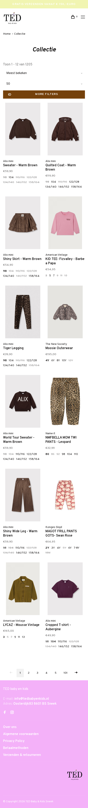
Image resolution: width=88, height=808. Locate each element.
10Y (64, 360)
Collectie (19, 34)
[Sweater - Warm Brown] (23, 130)
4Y (47, 360)
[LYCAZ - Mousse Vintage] (23, 589)
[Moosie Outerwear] (65, 313)
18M (47, 553)
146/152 (21, 182)
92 (58, 454)
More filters (46, 94)
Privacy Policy (14, 741)
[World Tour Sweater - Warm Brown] (23, 402)
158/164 (34, 182)
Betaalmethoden (15, 748)
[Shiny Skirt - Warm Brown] (23, 223)
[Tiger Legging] (23, 313)
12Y (71, 360)
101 (66, 673)
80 (47, 454)
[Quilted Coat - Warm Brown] (65, 130)
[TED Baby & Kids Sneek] (74, 775)
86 (52, 454)
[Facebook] (4, 713)
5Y (64, 548)
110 (76, 454)
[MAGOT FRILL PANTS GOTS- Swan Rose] (65, 496)
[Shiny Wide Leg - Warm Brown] (23, 496)
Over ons (10, 727)
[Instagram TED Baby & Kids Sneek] (12, 713)
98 (5, 177)
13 (65, 275)
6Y (53, 360)
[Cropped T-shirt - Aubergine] (65, 589)
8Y (58, 360)
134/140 (8, 182)
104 (11, 177)
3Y (53, 548)
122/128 (32, 177)
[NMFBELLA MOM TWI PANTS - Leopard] (65, 402)
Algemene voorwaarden (21, 734)
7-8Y (76, 548)
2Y (47, 548)
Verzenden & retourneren (22, 755)
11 (61, 275)
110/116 (20, 177)
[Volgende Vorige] (76, 673)
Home (7, 34)
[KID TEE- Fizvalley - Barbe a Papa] (65, 223)
